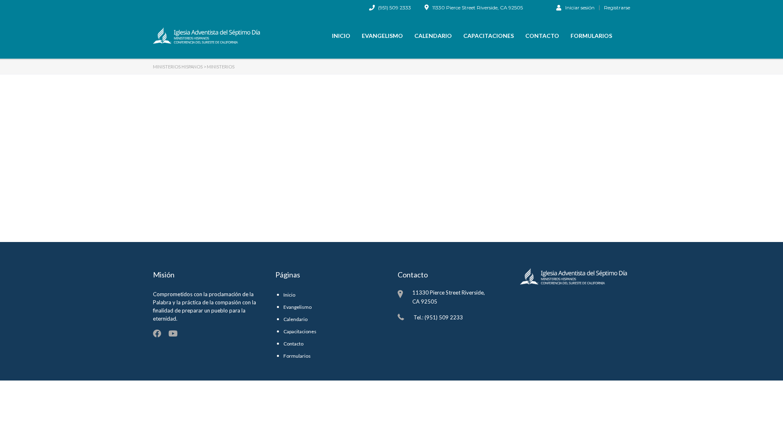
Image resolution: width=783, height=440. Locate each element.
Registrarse (617, 7)
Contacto (542, 35)
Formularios (591, 35)
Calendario (433, 35)
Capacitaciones (488, 35)
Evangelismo (382, 35)
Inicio (341, 35)
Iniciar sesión (580, 7)
